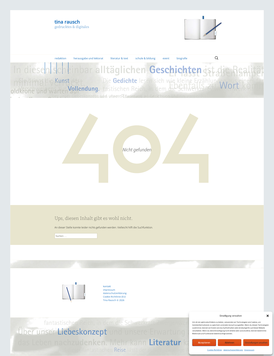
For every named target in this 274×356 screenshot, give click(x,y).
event (166, 58)
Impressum (249, 350)
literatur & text (119, 58)
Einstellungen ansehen (256, 342)
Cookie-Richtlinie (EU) (114, 297)
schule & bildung (145, 58)
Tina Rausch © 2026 (113, 300)
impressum (109, 290)
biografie (182, 58)
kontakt (107, 286)
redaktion (60, 58)
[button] (267, 315)
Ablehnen (229, 342)
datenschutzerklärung (233, 350)
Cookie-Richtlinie (214, 350)
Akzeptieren (204, 342)
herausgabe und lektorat (88, 58)
